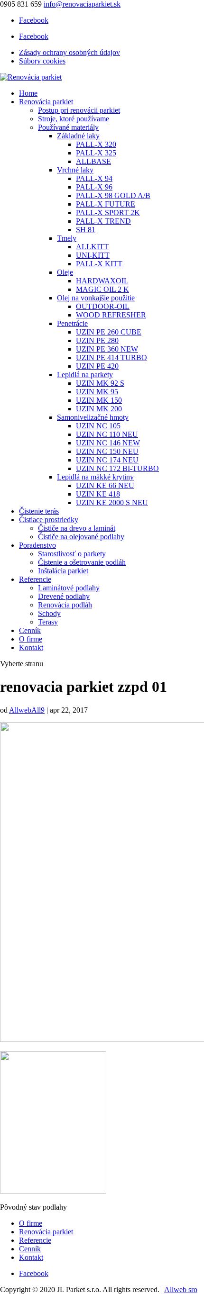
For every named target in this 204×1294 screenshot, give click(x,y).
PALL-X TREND (103, 221)
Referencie (35, 579)
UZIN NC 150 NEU (107, 451)
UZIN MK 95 (97, 392)
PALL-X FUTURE (105, 204)
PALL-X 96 (94, 187)
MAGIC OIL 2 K (102, 289)
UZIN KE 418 (98, 494)
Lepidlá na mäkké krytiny (95, 477)
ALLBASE (93, 161)
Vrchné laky (75, 170)
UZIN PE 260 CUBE (108, 332)
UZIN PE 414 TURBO (111, 357)
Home (28, 93)
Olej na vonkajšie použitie (96, 298)
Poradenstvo (37, 545)
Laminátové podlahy (69, 588)
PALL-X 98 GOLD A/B (113, 195)
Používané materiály (68, 127)
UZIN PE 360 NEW (107, 349)
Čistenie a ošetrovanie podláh (82, 562)
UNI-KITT (93, 255)
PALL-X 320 (96, 144)
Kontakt (31, 647)
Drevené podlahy (64, 596)
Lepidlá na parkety (85, 375)
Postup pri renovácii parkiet (79, 110)
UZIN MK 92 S (100, 383)
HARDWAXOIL (102, 281)
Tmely (66, 238)
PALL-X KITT (99, 264)
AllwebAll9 (27, 710)
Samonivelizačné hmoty (93, 417)
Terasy (48, 622)
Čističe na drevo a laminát (76, 528)
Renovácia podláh (65, 605)
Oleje (65, 272)
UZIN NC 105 (98, 426)
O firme (30, 639)
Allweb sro (180, 1289)
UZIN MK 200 (99, 409)
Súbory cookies (42, 61)
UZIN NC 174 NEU (107, 460)
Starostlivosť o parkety (72, 554)
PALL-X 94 (94, 178)
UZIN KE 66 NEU (105, 485)
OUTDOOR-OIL (103, 306)
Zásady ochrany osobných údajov (69, 52)
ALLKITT (92, 247)
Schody (49, 613)
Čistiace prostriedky (48, 520)
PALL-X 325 (96, 153)
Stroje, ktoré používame (73, 119)
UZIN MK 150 (99, 400)
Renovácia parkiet (46, 102)
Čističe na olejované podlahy (81, 537)
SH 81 (85, 230)
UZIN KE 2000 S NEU (112, 502)
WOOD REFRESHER (111, 315)
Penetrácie (72, 323)
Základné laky (78, 136)
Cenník (30, 630)
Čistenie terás (39, 511)
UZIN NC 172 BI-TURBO (117, 468)
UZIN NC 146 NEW (108, 443)
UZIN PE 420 (97, 366)
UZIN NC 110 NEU (107, 434)
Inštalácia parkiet (63, 571)
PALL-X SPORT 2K (108, 212)
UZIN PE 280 (97, 340)
